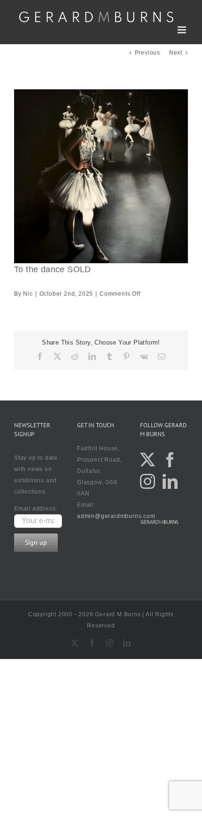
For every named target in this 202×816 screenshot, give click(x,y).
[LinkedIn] (170, 481)
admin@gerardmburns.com (116, 516)
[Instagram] (147, 481)
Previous (147, 52)
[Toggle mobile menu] (183, 30)
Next (175, 52)
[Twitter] (147, 459)
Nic (27, 293)
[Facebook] (170, 459)
